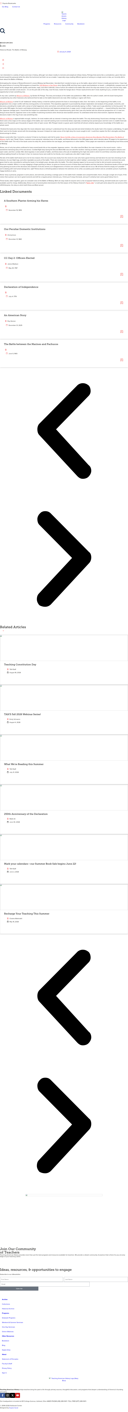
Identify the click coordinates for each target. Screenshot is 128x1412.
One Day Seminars (8, 1327)
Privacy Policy (7, 1368)
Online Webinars (8, 1331)
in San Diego (48, 85)
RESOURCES (6, 43)
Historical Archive (8, 1309)
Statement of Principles (10, 1359)
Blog (3, 1345)
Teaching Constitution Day (20, 664)
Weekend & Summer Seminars (12, 1322)
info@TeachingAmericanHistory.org (99, 1401)
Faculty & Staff (7, 1364)
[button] (5, 60)
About (4, 1354)
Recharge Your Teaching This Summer (26, 913)
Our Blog (5, 7)
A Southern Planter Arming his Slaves (26, 200)
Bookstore (80, 24)
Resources (57, 24)
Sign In (4, 1373)
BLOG (3, 46)
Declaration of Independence (21, 287)
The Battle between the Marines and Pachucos (31, 344)
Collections (6, 1304)
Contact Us (16, 7)
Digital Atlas (6, 1350)
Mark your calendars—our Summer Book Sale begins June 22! (40, 863)
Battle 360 (90, 183)
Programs (47, 24)
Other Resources (8, 1336)
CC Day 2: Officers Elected (19, 258)
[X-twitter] (12, 1395)
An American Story (15, 315)
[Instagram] (7, 1395)
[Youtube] (17, 1395)
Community (69, 24)
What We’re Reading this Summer (24, 764)
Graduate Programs (8, 1318)
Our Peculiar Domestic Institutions (24, 229)
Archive (5, 1299)
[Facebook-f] (2, 1395)
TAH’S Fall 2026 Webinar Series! (22, 714)
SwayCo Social (13, 1408)
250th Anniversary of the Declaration (26, 814)
